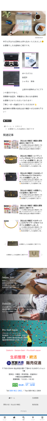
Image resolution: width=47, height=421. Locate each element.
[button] (42, 329)
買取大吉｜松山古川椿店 (11, 404)
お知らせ (8, 121)
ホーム (12, 398)
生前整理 (35, 398)
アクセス (23, 411)
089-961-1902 (16, 390)
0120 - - (27, 385)
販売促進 (35, 404)
